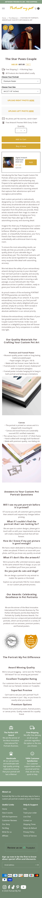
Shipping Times (29, 824)
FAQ (25, 809)
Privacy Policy (28, 832)
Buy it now (21, 146)
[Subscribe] (37, 865)
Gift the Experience (9, 816)
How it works (7, 813)
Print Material (13, 18)
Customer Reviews (9, 820)
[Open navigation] (3, 8)
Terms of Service (30, 836)
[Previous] (5, 27)
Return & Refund (30, 828)
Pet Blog (5, 828)
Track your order (30, 813)
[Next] (11, 27)
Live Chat (27, 816)
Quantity (21, 126)
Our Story (6, 824)
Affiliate (5, 836)
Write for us (7, 832)
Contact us (27, 820)
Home (4, 18)
